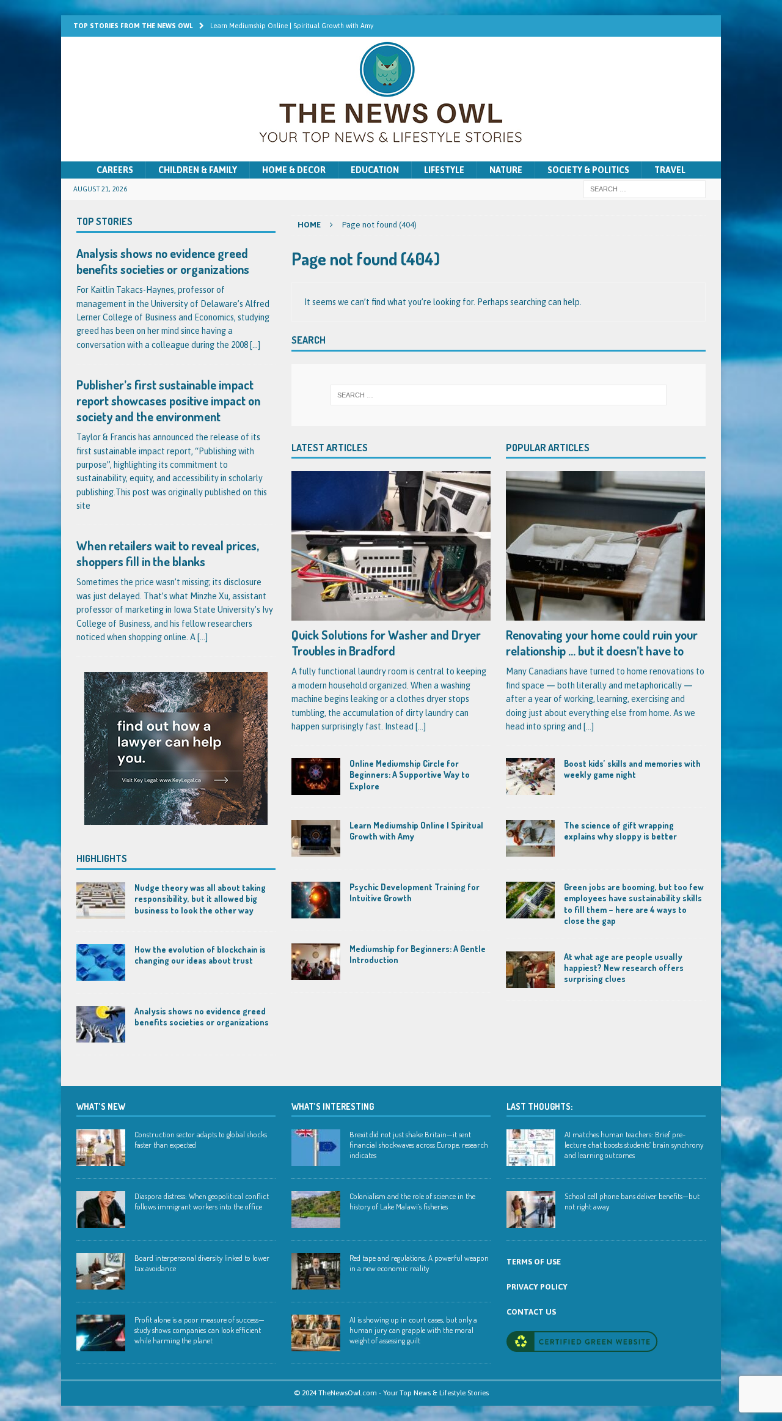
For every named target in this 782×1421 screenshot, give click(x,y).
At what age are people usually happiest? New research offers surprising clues (624, 967)
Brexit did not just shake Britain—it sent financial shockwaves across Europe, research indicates (418, 1144)
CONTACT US (531, 1311)
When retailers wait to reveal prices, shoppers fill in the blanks (167, 553)
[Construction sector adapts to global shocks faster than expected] (100, 1147)
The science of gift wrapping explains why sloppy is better (620, 830)
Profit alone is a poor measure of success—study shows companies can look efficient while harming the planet (199, 1330)
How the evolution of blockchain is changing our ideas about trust (200, 954)
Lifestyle (444, 170)
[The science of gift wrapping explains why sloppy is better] (530, 838)
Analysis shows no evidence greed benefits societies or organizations (162, 261)
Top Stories (104, 221)
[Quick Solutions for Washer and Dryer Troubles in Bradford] (391, 546)
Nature (505, 170)
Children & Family (197, 170)
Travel (669, 170)
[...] (420, 726)
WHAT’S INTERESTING (332, 1106)
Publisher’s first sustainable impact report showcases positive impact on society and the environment (168, 400)
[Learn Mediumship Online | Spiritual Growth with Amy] (315, 838)
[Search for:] (644, 189)
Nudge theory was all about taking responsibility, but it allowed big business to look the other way (200, 898)
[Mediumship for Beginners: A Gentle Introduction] (315, 961)
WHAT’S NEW (100, 1106)
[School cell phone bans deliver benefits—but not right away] (530, 1209)
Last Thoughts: (539, 1106)
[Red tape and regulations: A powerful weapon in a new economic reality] (315, 1271)
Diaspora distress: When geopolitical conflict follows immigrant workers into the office (201, 1201)
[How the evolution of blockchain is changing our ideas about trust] (100, 962)
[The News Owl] (391, 155)
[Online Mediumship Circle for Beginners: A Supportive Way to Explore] (315, 776)
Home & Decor (294, 170)
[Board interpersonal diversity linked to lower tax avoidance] (100, 1271)
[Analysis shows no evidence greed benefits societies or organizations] (100, 1024)
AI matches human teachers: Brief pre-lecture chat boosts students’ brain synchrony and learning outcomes (634, 1144)
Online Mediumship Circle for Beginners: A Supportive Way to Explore (409, 774)
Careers (115, 170)
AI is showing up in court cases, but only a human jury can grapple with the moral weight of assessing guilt (413, 1330)
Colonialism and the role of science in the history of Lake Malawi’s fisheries (412, 1201)
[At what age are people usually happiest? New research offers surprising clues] (530, 969)
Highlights (101, 858)
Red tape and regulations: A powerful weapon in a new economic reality (419, 1263)
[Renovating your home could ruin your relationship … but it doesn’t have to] (606, 546)
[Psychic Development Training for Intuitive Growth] (315, 900)
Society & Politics (588, 170)
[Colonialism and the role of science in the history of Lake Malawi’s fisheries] (315, 1209)
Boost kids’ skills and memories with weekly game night (632, 769)
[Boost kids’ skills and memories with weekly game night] (530, 776)
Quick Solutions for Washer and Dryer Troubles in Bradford (386, 643)
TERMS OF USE (533, 1261)
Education (375, 170)
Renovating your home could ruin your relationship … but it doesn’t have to (602, 643)
